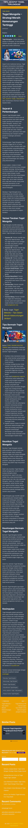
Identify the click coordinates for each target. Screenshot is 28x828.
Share (20, 36)
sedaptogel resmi (7, 808)
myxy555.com (15, 665)
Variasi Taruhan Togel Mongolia (11, 693)
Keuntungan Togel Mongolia (10, 681)
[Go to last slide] (4, 732)
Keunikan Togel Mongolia (9, 678)
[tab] (12, 741)
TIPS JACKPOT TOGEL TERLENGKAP (12, 690)
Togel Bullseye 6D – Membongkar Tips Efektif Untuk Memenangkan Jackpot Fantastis (20, 707)
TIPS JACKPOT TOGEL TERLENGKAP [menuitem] (13, 98)
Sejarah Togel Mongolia (9, 684)
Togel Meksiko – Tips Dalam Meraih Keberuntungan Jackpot (6, 707)
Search (4, 756)
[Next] (24, 732)
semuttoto (5, 812)
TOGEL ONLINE (5, 11)
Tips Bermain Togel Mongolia (10, 687)
